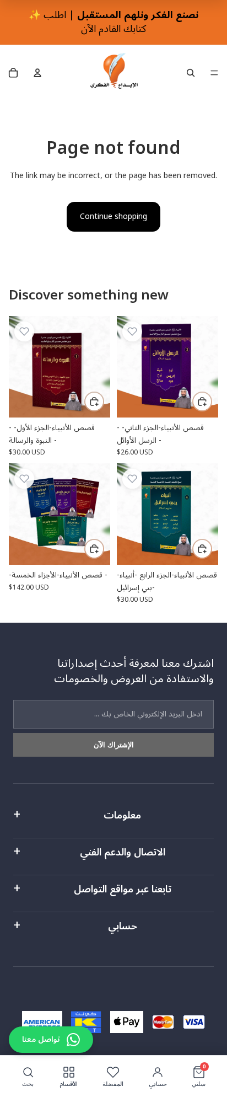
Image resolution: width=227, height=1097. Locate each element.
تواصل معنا (41, 1039)
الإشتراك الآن (114, 745)
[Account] (37, 73)
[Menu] (214, 73)
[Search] (191, 73)
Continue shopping (113, 216)
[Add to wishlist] (24, 331)
